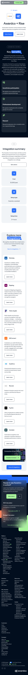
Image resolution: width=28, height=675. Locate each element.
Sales (4, 570)
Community (17, 593)
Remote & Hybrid (7, 565)
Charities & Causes (20, 544)
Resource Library (19, 580)
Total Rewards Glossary (20, 597)
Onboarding (6, 556)
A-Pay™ (18, 545)
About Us (3, 639)
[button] (12, 664)
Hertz (2, 625)
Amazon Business (5, 593)
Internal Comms (7, 562)
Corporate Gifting (20, 552)
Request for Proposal (6, 604)
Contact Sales (4, 605)
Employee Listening (7, 561)
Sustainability (4, 648)
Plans (2, 602)
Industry (3, 582)
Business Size (4, 580)
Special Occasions (7, 558)
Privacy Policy (4, 651)
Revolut (18, 555)
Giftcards (18, 541)
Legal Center (4, 653)
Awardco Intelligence (20, 558)
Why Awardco (4, 591)
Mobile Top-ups (20, 547)
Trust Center (4, 601)
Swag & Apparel (20, 553)
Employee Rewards (19, 618)
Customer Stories (5, 632)
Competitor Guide (19, 604)
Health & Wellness (7, 567)
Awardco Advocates (6, 598)
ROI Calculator (18, 594)
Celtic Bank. (23, 665)
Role (2, 583)
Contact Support (19, 591)
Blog (16, 583)
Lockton (3, 626)
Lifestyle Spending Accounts (7, 548)
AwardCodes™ (6, 545)
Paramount (4, 628)
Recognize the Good (6, 644)
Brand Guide (4, 642)
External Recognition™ (6, 542)
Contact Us (4, 654)
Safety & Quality (7, 569)
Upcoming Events (19, 585)
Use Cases (4, 585)
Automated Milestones (5, 552)
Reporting (17, 559)
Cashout (18, 549)
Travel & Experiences (21, 542)
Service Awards (6, 550)
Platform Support (19, 561)
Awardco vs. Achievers (19, 606)
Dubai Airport (4, 629)
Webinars (17, 582)
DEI (2, 650)
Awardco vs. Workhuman (19, 612)
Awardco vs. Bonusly (21, 608)
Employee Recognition (20, 615)
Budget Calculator (19, 596)
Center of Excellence (6, 596)
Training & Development (6, 572)
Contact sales (18, 2)
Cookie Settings (4, 664)
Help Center (18, 590)
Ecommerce (19, 539)
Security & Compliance (7, 599)
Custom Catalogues (21, 550)
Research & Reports (19, 588)
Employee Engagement (20, 616)
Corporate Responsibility (4, 646)
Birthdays (5, 555)
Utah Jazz (3, 631)
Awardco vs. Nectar (20, 610)
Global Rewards (18, 538)
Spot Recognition (7, 539)
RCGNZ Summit (18, 586)
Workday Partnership (6, 595)
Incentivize (4, 564)
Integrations (18, 556)
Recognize (4, 538)
